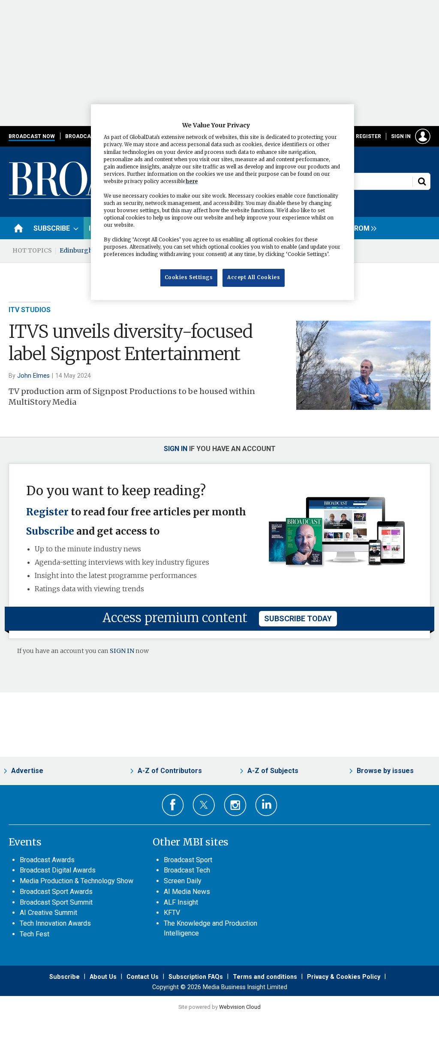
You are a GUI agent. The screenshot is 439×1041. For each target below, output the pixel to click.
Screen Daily (182, 881)
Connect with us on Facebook (173, 805)
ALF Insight (181, 902)
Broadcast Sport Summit (56, 902)
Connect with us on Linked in (266, 805)
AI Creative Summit (48, 913)
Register (368, 136)
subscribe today (298, 618)
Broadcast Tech (187, 870)
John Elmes (33, 375)
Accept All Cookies (253, 277)
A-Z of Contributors (170, 771)
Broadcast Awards (47, 860)
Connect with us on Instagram (235, 805)
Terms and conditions (265, 976)
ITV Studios (30, 310)
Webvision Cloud (240, 1007)
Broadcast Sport (188, 860)
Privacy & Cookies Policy (343, 976)
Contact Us (142, 976)
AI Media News (187, 892)
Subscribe (50, 531)
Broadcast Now (32, 136)
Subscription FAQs (195, 976)
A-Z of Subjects (272, 771)
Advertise (27, 771)
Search (422, 181)
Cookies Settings (189, 277)
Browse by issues (385, 771)
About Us (103, 976)
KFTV (172, 913)
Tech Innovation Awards (55, 923)
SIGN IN (122, 651)
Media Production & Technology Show (76, 881)
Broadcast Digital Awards (58, 870)
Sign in (401, 136)
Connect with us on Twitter (203, 804)
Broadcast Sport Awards (56, 892)
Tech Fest (34, 934)
